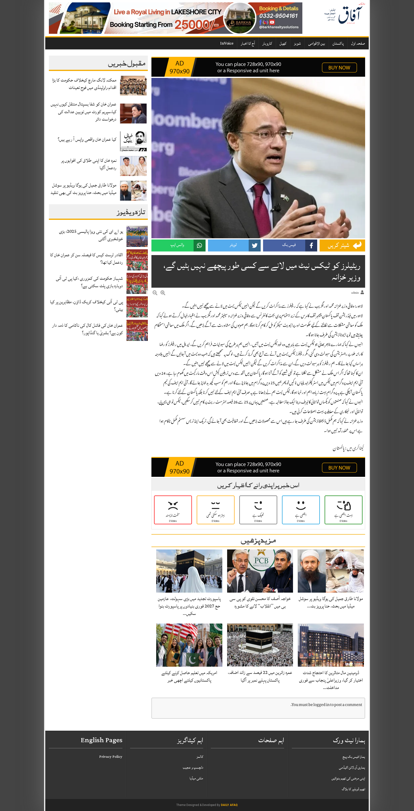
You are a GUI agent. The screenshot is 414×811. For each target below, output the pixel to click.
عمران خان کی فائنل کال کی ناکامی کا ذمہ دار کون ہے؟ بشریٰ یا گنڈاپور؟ (87, 329)
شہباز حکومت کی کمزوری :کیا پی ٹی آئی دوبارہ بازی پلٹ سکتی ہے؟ (89, 282)
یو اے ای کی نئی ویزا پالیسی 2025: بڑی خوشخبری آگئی (91, 235)
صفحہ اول (358, 43)
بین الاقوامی (316, 43)
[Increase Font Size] (163, 293)
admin (355, 293)
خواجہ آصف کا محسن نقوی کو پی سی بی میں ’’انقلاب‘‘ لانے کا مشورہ (260, 602)
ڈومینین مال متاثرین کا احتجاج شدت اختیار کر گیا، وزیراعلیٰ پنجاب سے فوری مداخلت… (331, 680)
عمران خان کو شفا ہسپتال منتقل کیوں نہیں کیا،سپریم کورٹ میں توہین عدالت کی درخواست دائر (83, 111)
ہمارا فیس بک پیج (354, 756)
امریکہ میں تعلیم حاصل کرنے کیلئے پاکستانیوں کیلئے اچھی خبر (189, 676)
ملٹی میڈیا (196, 778)
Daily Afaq (229, 805)
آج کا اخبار (248, 43)
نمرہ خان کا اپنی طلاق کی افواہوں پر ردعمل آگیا (88, 164)
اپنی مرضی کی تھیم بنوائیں (348, 778)
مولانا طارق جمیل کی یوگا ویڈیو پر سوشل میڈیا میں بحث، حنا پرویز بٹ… (331, 602)
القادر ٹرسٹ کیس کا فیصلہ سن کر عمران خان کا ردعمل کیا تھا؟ (86, 258)
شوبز (297, 43)
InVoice (226, 43)
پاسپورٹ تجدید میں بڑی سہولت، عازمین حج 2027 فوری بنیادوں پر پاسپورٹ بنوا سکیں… (189, 606)
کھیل (283, 43)
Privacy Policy (110, 756)
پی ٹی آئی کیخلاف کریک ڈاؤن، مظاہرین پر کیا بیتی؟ (86, 305)
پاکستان (338, 43)
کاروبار (267, 43)
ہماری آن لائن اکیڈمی (352, 767)
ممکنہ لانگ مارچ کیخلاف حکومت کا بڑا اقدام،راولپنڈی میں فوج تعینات (84, 84)
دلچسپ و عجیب (193, 767)
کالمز (199, 756)
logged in (321, 705)
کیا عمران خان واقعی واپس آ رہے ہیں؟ (87, 139)
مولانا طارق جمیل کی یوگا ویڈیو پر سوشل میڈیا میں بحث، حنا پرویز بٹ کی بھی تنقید (83, 189)
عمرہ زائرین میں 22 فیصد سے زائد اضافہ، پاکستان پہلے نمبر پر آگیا (260, 676)
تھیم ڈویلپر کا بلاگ (353, 789)
